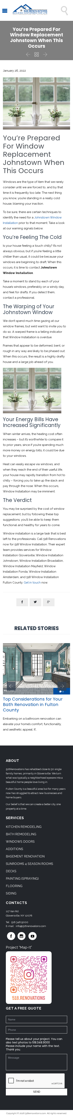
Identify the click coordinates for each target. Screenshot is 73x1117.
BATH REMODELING (21, 834)
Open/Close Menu (7, 10)
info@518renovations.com (31, 926)
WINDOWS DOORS (20, 841)
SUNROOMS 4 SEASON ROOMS (29, 864)
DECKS (11, 871)
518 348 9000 (19, 922)
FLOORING (14, 886)
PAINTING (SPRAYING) (22, 878)
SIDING (11, 893)
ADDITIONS (14, 849)
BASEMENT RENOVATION (25, 856)
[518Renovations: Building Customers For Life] (30, 10)
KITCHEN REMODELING (23, 827)
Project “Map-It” (19, 947)
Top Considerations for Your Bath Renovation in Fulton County (33, 704)
